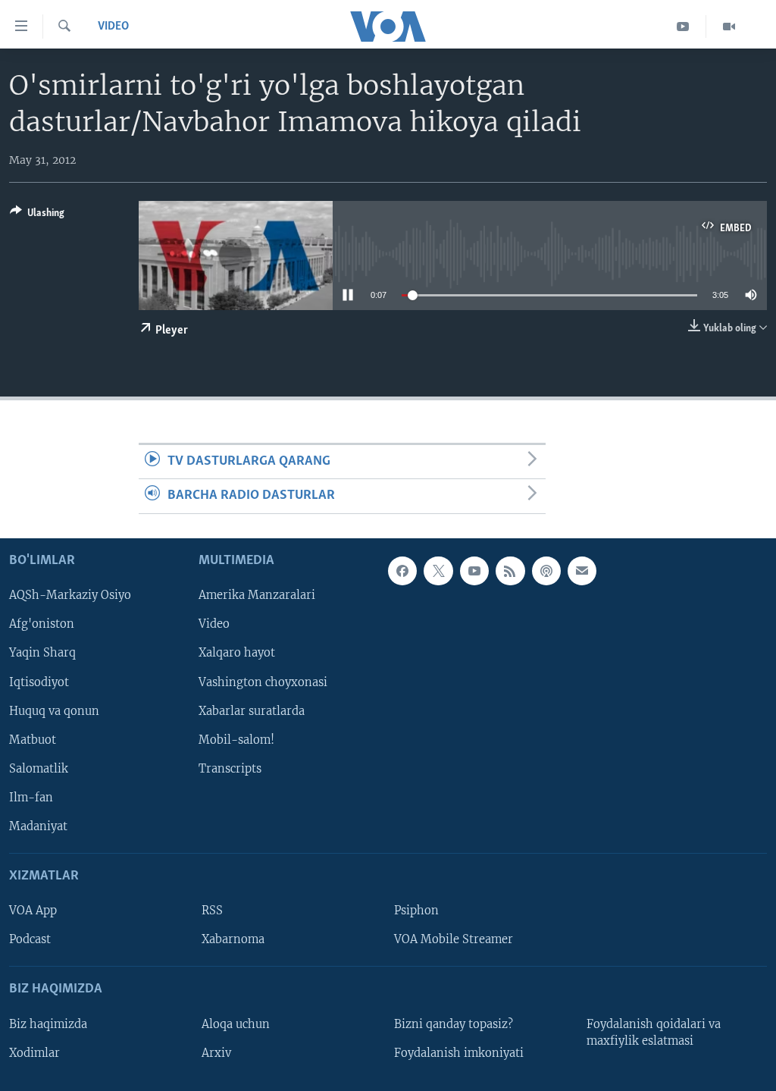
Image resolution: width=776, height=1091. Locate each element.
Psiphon (416, 910)
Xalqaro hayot (237, 653)
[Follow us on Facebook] (402, 570)
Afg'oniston (41, 624)
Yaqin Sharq (42, 653)
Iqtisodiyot (39, 681)
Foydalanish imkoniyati (459, 1052)
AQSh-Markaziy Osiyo (70, 595)
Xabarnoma (233, 939)
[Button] (37, 215)
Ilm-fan (31, 797)
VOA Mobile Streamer (453, 939)
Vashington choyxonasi (263, 681)
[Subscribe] (582, 570)
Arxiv (216, 1052)
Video (113, 26)
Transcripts (230, 768)
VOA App (33, 910)
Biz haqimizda (48, 1023)
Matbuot (32, 739)
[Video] (729, 26)
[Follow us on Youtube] (474, 570)
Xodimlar (34, 1052)
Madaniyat (38, 826)
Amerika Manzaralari (257, 595)
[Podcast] (546, 570)
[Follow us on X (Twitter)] (438, 570)
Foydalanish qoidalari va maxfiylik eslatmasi (654, 1032)
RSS (212, 910)
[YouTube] (683, 26)
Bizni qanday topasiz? (453, 1023)
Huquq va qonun (54, 710)
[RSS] (510, 570)
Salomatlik (38, 768)
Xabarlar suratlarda (252, 710)
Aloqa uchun (236, 1023)
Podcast (30, 939)
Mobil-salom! (236, 739)
